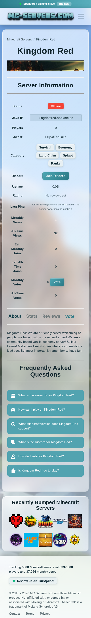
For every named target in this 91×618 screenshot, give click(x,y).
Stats (32, 316)
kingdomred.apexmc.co (56, 118)
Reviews (51, 316)
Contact (14, 613)
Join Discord (55, 176)
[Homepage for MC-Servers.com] (40, 16)
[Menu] (81, 16)
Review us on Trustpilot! (35, 581)
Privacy (45, 613)
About (14, 316)
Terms (30, 613)
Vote (57, 282)
